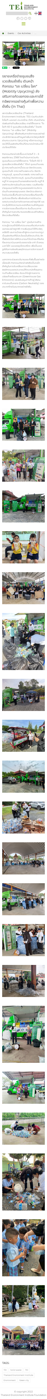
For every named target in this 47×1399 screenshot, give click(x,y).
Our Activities (24, 33)
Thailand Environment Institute (18, 1375)
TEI (5, 1370)
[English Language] (40, 13)
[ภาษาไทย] (36, 13)
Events (11, 33)
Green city (24, 1380)
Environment (10, 1380)
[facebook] (18, 18)
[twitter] (22, 18)
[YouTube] (25, 18)
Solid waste (15, 1370)
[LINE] (29, 18)
